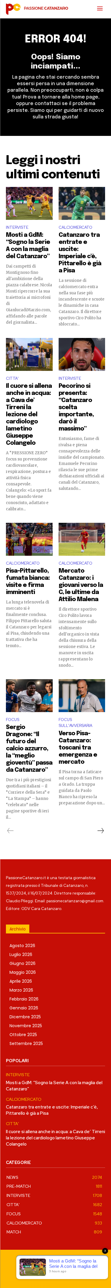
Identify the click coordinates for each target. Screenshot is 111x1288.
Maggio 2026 (22, 972)
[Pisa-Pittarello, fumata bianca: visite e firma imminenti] (29, 539)
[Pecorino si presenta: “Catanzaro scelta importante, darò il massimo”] (82, 354)
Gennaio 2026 (23, 1008)
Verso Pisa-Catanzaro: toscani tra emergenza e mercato (78, 747)
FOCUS (12, 719)
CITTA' (12, 378)
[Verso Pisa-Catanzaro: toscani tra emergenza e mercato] (82, 695)
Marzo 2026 (21, 990)
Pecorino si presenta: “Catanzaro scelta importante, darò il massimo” (76, 407)
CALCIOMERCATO (75, 227)
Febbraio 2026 (23, 999)
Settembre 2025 (26, 1043)
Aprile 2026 (20, 981)
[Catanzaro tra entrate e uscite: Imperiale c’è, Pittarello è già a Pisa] (82, 203)
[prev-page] (10, 830)
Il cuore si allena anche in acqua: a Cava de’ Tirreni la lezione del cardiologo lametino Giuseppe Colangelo (29, 414)
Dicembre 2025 (25, 1017)
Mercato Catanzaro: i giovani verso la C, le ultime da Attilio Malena (81, 585)
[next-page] (100, 830)
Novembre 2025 (25, 1026)
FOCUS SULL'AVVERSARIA (75, 722)
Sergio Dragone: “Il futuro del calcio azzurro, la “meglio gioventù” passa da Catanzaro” (29, 748)
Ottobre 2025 (23, 1035)
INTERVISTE (17, 227)
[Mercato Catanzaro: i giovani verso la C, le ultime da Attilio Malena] (82, 539)
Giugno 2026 (22, 963)
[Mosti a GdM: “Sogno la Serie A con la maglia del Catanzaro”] (29, 203)
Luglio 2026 (20, 954)
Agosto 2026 (22, 946)
